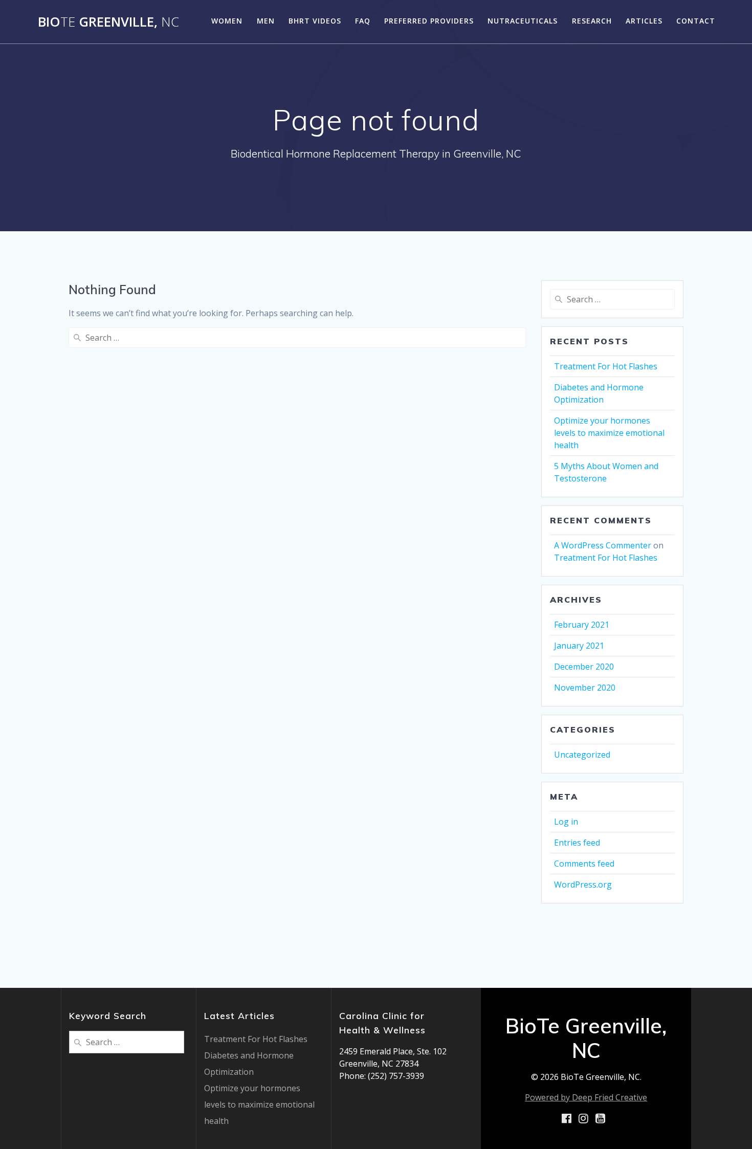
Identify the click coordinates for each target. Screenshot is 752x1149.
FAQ (362, 21)
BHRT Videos (315, 21)
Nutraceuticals (523, 21)
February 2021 (581, 624)
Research (592, 21)
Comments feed (584, 863)
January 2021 (579, 645)
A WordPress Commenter (602, 545)
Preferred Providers (429, 21)
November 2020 (584, 687)
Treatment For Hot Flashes (605, 366)
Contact (695, 21)
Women (226, 21)
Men (266, 21)
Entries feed (577, 842)
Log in (566, 821)
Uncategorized (582, 754)
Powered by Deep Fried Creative (586, 1097)
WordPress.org (583, 884)
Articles (644, 21)
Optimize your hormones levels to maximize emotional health (609, 433)
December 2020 (584, 666)
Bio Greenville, (108, 22)
